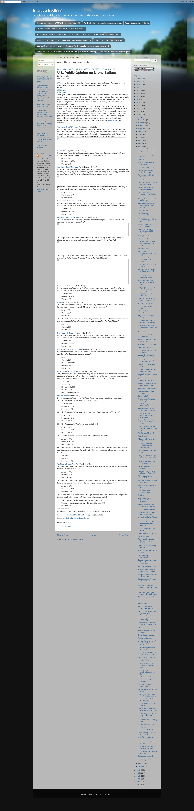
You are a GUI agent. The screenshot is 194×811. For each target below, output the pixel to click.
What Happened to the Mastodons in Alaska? (146, 409)
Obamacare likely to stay (146, 724)
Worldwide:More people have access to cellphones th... (146, 659)
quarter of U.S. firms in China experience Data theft (147, 253)
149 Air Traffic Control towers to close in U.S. (146, 728)
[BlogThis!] (95, 515)
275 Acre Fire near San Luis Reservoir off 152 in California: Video (60, 29)
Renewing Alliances (145, 638)
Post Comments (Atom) (75, 540)
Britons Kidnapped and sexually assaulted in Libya (146, 282)
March (140, 146)
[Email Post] (88, 515)
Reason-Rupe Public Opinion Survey (70, 371)
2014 (139, 114)
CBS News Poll (63, 151)
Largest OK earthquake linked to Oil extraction (146, 356)
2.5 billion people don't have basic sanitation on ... (147, 598)
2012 (139, 770)
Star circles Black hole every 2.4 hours (145, 171)
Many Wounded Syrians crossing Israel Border (146, 321)
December (142, 120)
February (141, 763)
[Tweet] (63, 92)
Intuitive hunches (144, 239)
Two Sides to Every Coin (146, 152)
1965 (139, 627)
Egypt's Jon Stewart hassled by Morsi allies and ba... (147, 194)
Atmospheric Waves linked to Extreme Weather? (147, 472)
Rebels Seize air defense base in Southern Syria (147, 623)
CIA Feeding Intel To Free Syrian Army (147, 619)
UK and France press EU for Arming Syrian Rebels (147, 642)
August (141, 131)
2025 (139, 82)
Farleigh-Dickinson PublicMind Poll (70, 217)
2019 (139, 99)
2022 (139, 91)
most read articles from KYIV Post (43, 105)
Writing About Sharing (145, 236)
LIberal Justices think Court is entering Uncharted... (145, 499)
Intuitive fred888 (47, 10)
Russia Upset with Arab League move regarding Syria (147, 327)
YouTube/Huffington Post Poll (67, 464)
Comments (44, 64)
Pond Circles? (143, 436)
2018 (139, 102)
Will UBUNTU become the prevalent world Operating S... (147, 613)
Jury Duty (141, 495)
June (140, 137)
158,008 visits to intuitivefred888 (42, 134)
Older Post (124, 535)
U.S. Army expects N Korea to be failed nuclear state (145, 445)
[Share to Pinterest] (101, 515)
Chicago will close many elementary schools (146, 747)
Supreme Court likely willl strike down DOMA (147, 384)
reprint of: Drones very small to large (43, 86)
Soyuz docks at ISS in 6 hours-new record (146, 276)
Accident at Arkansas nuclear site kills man (146, 188)
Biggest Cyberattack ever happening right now (147, 370)
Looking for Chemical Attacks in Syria (145, 467)
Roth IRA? (141, 159)
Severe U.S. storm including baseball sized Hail (147, 672)
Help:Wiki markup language (43, 146)
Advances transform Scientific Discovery (145, 477)
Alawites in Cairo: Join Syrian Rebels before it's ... (147, 587)
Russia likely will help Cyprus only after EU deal (146, 665)
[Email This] (93, 515)
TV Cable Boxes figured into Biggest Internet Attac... (146, 243)
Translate (150, 71)
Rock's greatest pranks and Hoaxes (146, 163)
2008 (139, 782)
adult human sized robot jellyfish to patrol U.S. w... (146, 271)
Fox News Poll (62, 396)
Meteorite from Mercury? (146, 180)
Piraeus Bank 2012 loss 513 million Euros (146, 288)
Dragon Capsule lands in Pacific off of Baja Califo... (146, 421)
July (140, 134)
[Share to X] (97, 515)
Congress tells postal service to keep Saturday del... (145, 758)
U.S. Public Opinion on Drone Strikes (76, 518)
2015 (139, 111)
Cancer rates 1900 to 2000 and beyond (109, 40)
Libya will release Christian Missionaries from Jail (147, 375)
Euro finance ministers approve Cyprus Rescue (147, 593)
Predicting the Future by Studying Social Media (146, 400)
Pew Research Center (65, 201)
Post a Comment (66, 526)
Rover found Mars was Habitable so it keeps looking (146, 541)
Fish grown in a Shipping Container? (146, 176)
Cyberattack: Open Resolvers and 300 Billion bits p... (145, 231)
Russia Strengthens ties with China (146, 648)
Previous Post (62, 69)
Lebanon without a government (144, 685)
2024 (139, 85)
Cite (114, 69)
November (142, 123)
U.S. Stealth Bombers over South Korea (147, 351)
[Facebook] (63, 90)
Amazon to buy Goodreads (147, 332)
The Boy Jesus (143, 210)
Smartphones (142, 603)
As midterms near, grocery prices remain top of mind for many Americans (64, 40)
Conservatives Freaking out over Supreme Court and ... (147, 428)
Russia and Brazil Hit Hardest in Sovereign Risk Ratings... (44, 123)
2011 (138, 773)
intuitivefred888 (45, 156)
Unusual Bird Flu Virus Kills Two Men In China (147, 183)
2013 (139, 117)
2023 (139, 88)
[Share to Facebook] (99, 515)
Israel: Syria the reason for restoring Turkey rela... (147, 653)
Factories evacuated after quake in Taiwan (147, 462)
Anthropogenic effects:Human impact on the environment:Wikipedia (44, 114)
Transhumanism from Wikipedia (137, 23)
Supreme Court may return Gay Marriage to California (147, 259)
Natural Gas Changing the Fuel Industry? (147, 360)
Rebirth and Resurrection (147, 149)
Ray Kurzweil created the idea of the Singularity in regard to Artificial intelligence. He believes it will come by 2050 (78, 34)
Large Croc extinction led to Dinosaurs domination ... (147, 457)
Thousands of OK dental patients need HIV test (146, 299)
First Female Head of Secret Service (145, 491)
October (141, 126)
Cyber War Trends (144, 347)
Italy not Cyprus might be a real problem (147, 340)
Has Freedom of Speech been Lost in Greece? (146, 570)
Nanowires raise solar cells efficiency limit (147, 575)
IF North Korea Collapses (147, 344)
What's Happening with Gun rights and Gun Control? (146, 205)
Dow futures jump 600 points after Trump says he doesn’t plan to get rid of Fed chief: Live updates (44, 96)
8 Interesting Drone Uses (147, 566)
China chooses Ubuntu (146, 635)
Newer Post (62, 535)
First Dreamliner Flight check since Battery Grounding (146, 523)
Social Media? (143, 396)
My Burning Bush (144, 248)
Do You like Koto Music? (146, 509)
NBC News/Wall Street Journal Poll (70, 349)
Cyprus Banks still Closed (147, 533)
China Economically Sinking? (145, 680)
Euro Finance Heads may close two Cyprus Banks (147, 709)
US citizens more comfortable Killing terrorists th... (145, 415)
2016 (139, 108)
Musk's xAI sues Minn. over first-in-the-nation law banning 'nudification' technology (67, 52)
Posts (42, 61)
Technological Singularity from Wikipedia (115, 52)
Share (104, 69)
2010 (139, 776)
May (140, 140)
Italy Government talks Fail (147, 388)
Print (83, 69)
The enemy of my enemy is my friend (147, 733)
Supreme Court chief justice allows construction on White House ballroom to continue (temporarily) (73, 46)
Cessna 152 (41, 129)
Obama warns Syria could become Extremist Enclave (147, 715)
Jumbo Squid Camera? (146, 303)
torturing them (113, 120)
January (141, 766)
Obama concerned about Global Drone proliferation (147, 561)
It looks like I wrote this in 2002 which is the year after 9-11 (58, 23)
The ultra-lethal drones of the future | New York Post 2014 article (44, 79)
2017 (139, 105)
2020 (139, 96)
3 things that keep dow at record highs (147, 200)
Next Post (71, 69)
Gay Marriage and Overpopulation (144, 225)
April (140, 143)
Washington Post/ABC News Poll (69, 127)
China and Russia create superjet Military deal (146, 513)
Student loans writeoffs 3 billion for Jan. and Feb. (147, 505)
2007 (139, 785)
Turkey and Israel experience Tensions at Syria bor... (147, 293)
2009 (139, 779)
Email (93, 69)
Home (94, 535)
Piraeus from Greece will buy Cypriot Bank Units (147, 695)
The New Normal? (144, 677)
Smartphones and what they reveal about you (146, 607)
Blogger (109, 794)
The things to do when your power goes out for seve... (147, 219)
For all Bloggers (143, 536)
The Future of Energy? (146, 433)
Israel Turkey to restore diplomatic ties (146, 738)
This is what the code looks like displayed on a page (103, 23)
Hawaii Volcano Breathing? (147, 167)
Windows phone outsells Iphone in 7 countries (146, 380)
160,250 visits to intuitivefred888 (144, 214)
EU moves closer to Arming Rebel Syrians (147, 700)
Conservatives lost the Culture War (146, 335)
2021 (139, 93)
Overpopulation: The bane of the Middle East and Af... (147, 581)
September (142, 129)
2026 (139, 79)
